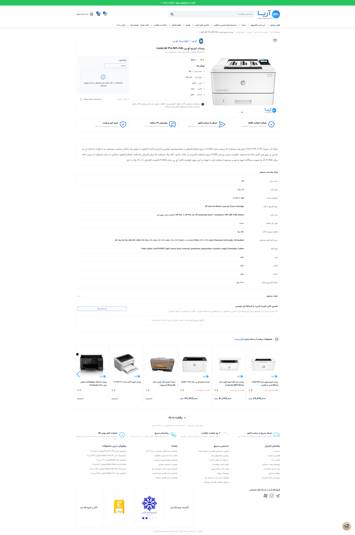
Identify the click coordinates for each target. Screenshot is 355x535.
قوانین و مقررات (273, 455)
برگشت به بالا (175, 417)
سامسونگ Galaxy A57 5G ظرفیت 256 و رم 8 (107, 469)
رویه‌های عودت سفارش (271, 464)
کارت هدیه (144, 25)
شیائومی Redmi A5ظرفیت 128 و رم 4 (111, 460)
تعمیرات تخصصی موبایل (168, 464)
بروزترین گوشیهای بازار (220, 455)
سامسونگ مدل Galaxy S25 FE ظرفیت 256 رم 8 (106, 455)
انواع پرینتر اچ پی (180, 41)
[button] (242, 112)
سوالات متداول (274, 473)
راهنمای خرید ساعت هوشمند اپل (165, 469)
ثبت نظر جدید (102, 309)
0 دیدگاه (193, 60)
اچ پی (194, 41)
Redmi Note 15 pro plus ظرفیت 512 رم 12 (109, 464)
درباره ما (277, 451)
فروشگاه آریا (275, 32)
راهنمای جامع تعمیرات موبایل (166, 460)
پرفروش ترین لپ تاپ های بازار (216, 477)
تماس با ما (121, 25)
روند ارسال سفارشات (272, 469)
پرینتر (249, 32)
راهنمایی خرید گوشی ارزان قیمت (165, 473)
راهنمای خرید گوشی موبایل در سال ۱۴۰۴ (162, 451)
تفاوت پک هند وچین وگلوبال (166, 455)
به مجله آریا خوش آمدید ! (219, 460)
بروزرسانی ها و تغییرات (271, 477)
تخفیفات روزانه (223, 473)
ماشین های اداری (261, 32)
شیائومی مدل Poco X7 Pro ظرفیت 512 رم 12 (108, 451)
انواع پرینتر (240, 32)
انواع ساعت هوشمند (221, 464)
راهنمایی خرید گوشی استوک (166, 477)
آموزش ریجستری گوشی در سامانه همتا (213, 451)
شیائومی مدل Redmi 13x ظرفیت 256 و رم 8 (108, 473)
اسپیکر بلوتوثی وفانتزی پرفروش (216, 482)
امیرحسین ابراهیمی (160, 531)
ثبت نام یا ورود (82, 14)
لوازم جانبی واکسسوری (220, 469)
